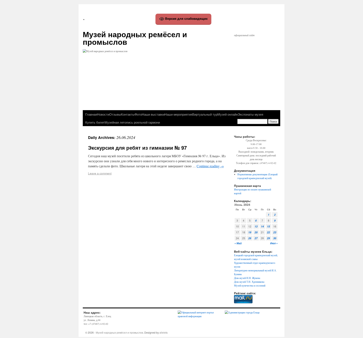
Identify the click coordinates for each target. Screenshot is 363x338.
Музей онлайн (227, 114)
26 (249, 238)
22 (268, 232)
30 (274, 238)
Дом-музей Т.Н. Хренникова (249, 281)
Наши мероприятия (178, 114)
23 (274, 232)
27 (256, 238)
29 (268, 238)
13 (256, 226)
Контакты (128, 114)
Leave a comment (100, 173)
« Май (238, 243)
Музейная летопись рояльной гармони (132, 122)
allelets (163, 332)
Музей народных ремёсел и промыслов (135, 38)
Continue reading (210, 166)
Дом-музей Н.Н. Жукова (247, 278)
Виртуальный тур (204, 114)
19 (249, 232)
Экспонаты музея (250, 114)
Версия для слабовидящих (186, 18)
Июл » (274, 243)
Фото (138, 114)
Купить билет (95, 122)
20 (256, 232)
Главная (91, 114)
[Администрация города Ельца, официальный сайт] (242, 312)
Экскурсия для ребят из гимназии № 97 (137, 147)
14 (262, 226)
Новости (103, 114)
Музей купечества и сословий (249, 285)
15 (268, 226)
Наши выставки (153, 114)
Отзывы (115, 114)
